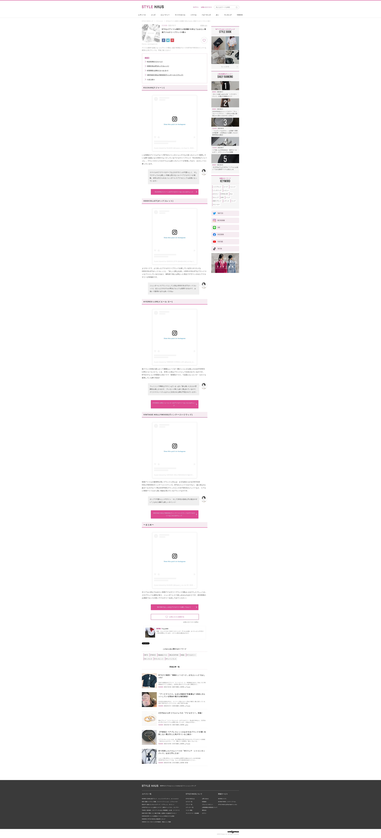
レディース (142, 15)
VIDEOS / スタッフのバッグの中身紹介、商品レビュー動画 (156, 821)
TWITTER (220, 213)
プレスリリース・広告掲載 (192, 813)
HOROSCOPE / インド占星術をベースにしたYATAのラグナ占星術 (158, 816)
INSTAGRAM (221, 220)
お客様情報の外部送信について (209, 807)
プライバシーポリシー (207, 804)
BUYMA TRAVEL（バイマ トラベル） (227, 801)
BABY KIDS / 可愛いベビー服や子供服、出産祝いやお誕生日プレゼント (159, 813)
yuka (186, 725)
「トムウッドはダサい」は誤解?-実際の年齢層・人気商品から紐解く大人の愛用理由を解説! (225, 133)
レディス (226, 201)
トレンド (233, 187)
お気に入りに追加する (176, 617)
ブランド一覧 (189, 804)
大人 (231, 194)
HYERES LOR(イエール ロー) (157, 70)
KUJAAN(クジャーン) (155, 61)
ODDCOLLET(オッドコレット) (158, 66)
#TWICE (153, 655)
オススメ (216, 194)
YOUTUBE (220, 242)
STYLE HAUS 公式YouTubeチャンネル (227, 804)
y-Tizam (187, 687)
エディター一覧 (189, 807)
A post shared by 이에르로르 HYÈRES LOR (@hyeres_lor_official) (177, 362)
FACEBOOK (220, 234)
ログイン (196, 7)
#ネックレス (148, 659)
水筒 (222, 197)
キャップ (216, 197)
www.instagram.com (152, 44)
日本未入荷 (224, 194)
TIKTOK (219, 249)
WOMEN (214, 92)
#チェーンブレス (171, 659)
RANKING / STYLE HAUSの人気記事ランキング (153, 819)
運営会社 (204, 810)
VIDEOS (240, 15)
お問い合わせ (205, 798)
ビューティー (165, 15)
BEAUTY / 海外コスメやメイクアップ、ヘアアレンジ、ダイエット (158, 804)
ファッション (159, 21)
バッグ (228, 197)
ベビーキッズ (206, 15)
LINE (218, 227)
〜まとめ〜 (151, 79)
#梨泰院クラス (162, 655)
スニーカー (216, 204)
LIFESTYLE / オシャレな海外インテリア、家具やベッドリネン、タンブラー (160, 807)
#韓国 (182, 655)
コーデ (226, 187)
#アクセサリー (191, 655)
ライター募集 (189, 810)
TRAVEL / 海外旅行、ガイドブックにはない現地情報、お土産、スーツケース (161, 810)
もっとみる (225, 66)
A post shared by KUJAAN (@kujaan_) (167, 148)
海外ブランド (217, 201)
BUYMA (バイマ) (222, 798)
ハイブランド (217, 187)
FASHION (164, 25)
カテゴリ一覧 (189, 801)
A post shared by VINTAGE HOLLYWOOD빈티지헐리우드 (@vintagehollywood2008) (183, 475)
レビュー (226, 190)
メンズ (153, 15)
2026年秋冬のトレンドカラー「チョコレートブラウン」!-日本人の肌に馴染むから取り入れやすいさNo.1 (224, 113)
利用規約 (204, 801)
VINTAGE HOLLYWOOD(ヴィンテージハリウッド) (165, 75)
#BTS (146, 655)
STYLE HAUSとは (190, 798)
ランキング (228, 15)
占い (217, 15)
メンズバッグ (217, 190)
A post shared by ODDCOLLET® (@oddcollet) (170, 261)
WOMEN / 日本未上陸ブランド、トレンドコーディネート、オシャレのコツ (160, 798)
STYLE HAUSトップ (147, 21)
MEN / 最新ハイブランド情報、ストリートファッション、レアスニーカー (160, 801)
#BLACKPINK (173, 655)
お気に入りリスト (206, 7)
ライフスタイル (180, 15)
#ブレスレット (159, 659)
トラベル (194, 15)
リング (233, 201)
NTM (186, 762)
